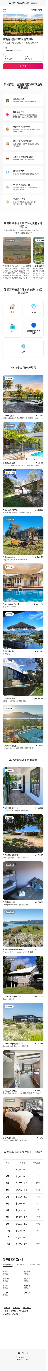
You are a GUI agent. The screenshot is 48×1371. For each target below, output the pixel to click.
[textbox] (13, 59)
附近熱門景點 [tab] (35, 1264)
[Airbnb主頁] (4, 10)
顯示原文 (34, 3)
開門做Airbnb (36, 10)
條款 (27, 1359)
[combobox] (23, 50)
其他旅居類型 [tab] (21, 1264)
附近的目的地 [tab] (8, 1264)
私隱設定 (20, 1359)
